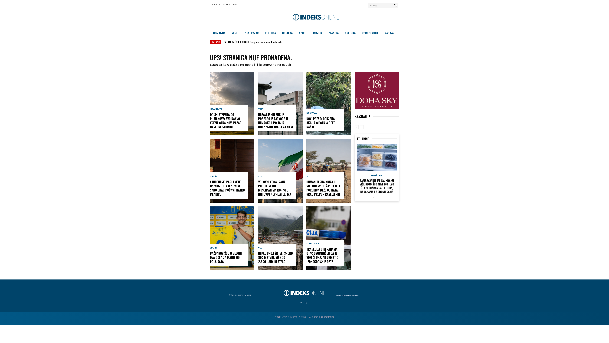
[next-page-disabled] (362, 127)
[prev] (392, 42)
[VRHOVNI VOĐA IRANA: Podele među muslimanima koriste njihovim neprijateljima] (280, 171)
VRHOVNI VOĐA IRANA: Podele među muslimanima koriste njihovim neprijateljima (274, 188)
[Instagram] (306, 303)
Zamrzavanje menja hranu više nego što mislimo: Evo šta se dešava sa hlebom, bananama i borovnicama (377, 186)
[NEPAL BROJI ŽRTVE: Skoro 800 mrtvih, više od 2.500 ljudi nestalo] (280, 238)
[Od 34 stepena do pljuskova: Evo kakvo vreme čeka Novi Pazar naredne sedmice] (232, 103)
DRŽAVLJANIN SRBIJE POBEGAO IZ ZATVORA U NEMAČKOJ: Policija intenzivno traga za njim (271, 42)
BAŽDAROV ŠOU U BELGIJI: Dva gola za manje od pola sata (226, 257)
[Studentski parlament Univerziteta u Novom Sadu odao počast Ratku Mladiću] (232, 171)
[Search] (395, 5)
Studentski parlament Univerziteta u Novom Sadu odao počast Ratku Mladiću (227, 188)
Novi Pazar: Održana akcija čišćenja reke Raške (320, 122)
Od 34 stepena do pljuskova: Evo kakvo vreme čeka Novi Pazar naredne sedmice (226, 120)
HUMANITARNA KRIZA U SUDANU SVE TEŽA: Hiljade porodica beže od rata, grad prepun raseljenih (323, 188)
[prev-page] (357, 127)
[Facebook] (301, 303)
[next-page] (379, 198)
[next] (397, 42)
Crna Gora (312, 244)
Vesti (261, 109)
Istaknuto (216, 109)
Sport (213, 248)
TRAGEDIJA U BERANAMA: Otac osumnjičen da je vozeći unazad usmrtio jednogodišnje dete (322, 255)
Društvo (215, 176)
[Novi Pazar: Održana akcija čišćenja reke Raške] (328, 103)
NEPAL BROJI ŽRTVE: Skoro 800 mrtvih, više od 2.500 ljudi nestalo (275, 257)
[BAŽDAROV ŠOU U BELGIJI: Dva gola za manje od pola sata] (232, 238)
